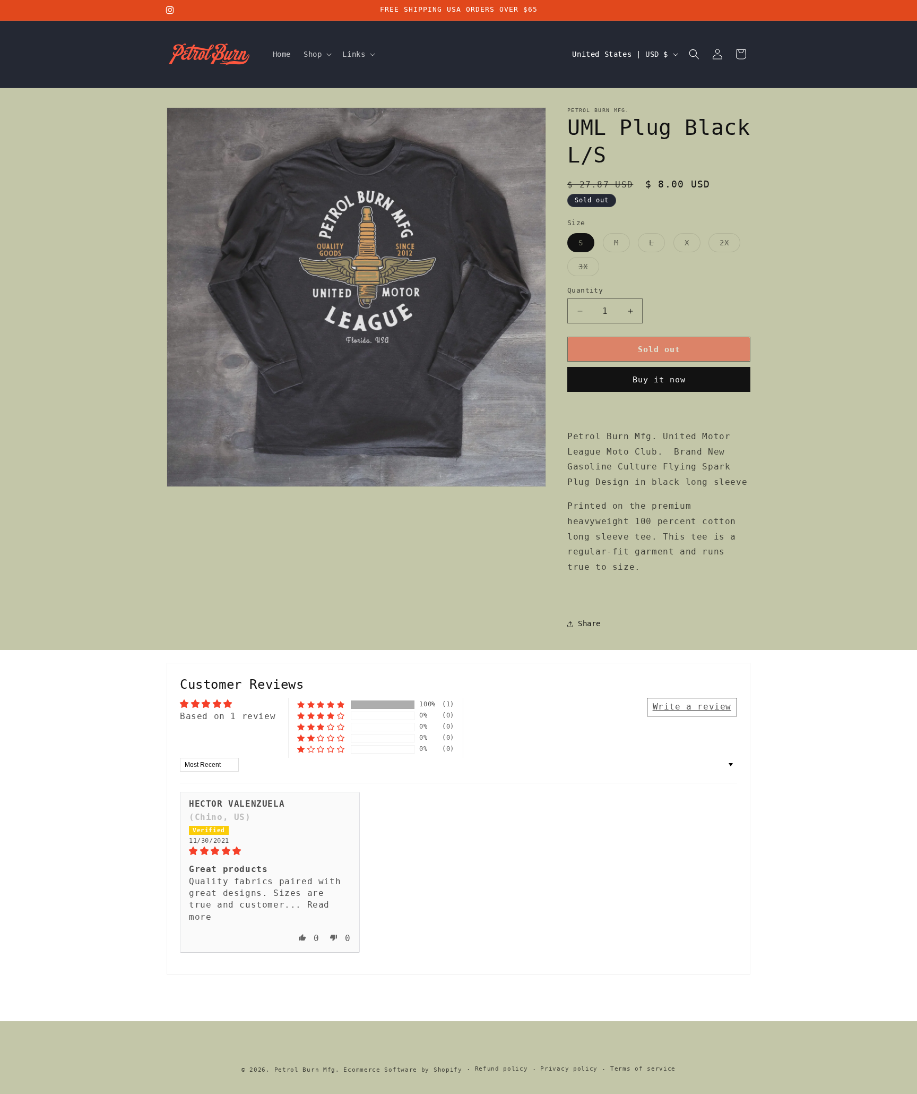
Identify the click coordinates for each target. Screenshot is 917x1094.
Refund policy (501, 1068)
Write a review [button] (692, 707)
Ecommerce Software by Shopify (402, 1069)
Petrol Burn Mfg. (307, 1069)
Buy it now (659, 379)
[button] (316, 54)
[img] (270, 851)
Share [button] (589, 623)
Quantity (585, 290)
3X (588, 269)
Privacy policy (569, 1068)
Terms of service (643, 1068)
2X (730, 245)
